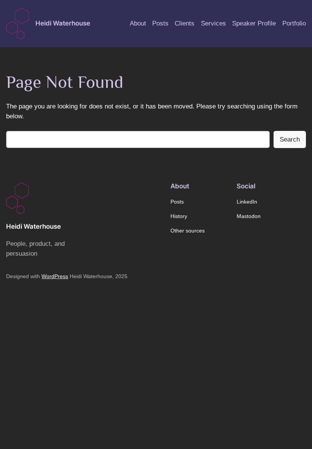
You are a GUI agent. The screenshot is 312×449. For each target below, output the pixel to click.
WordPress (54, 276)
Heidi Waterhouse (62, 23)
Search (290, 139)
